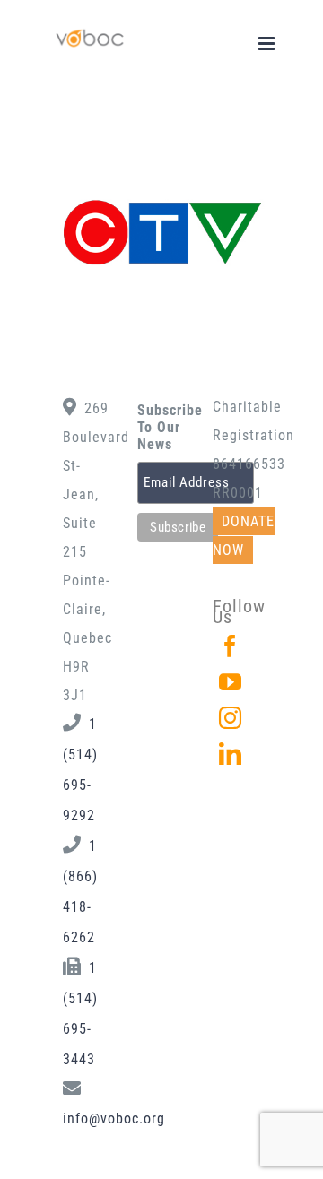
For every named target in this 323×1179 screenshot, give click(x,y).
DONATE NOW (244, 536)
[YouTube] (230, 682)
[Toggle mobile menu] (268, 43)
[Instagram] (230, 718)
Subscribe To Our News (161, 427)
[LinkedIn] (230, 753)
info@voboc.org (114, 1118)
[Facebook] (230, 646)
